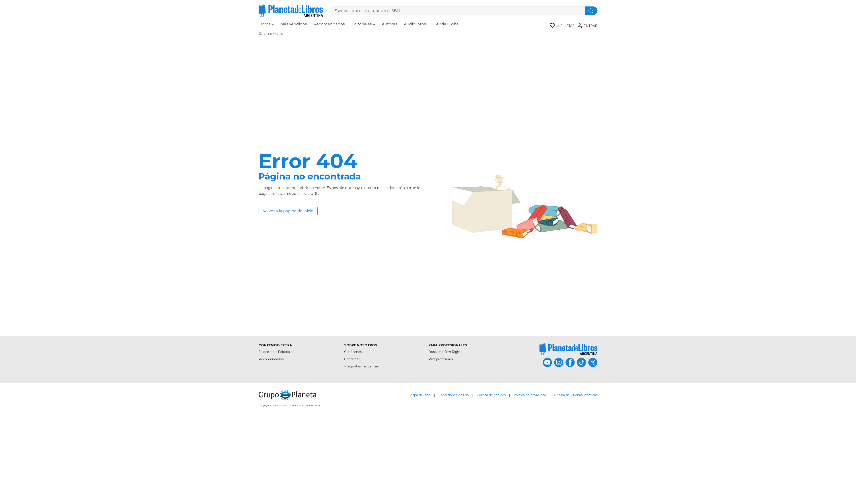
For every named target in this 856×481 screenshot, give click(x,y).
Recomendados (329, 24)
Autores (389, 24)
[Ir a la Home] (260, 34)
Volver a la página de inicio (288, 211)
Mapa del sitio (420, 395)
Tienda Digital (446, 24)
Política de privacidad (529, 395)
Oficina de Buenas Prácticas (575, 395)
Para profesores (440, 359)
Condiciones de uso (453, 395)
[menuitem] (266, 26)
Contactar (352, 359)
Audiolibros (415, 24)
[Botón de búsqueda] (591, 10)
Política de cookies (491, 395)
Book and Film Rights (445, 352)
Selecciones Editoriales (276, 352)
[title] (568, 349)
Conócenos (353, 352)
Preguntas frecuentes (361, 366)
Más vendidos (293, 24)
